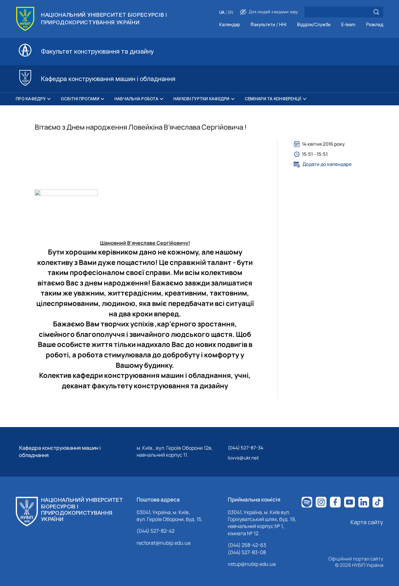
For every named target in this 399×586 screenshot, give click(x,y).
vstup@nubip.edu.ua (252, 563)
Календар (229, 24)
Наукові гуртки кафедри (201, 98)
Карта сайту (366, 522)
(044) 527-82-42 (155, 530)
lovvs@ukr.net (243, 457)
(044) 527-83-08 (247, 552)
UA (222, 12)
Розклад (374, 24)
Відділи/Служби (314, 24)
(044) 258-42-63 (247, 545)
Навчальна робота (136, 98)
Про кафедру (31, 98)
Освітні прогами (80, 98)
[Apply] (376, 12)
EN (230, 12)
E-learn (348, 24)
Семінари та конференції (273, 98)
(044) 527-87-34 (245, 447)
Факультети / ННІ (268, 24)
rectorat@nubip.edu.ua (164, 542)
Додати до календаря (326, 164)
